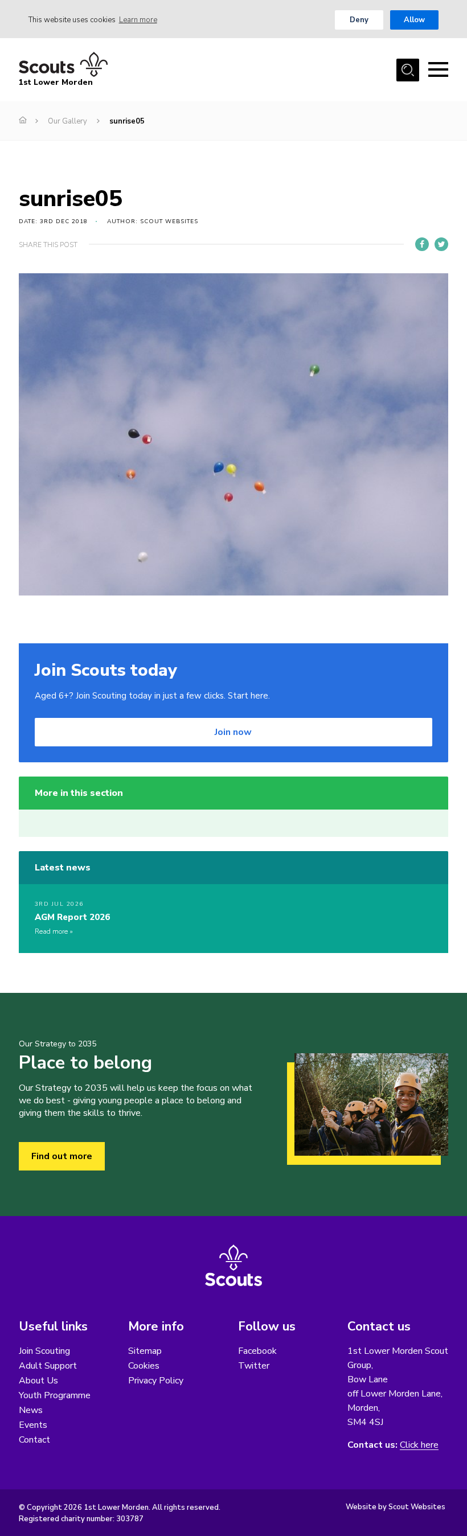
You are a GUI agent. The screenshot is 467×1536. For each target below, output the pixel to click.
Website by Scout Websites (395, 1507)
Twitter (253, 1366)
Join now (233, 732)
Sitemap (145, 1351)
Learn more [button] (138, 20)
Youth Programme (55, 1395)
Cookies (143, 1366)
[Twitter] (441, 244)
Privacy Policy (155, 1380)
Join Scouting (44, 1351)
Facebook (257, 1351)
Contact (34, 1440)
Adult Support (48, 1366)
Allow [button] (414, 20)
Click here (419, 1445)
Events (33, 1425)
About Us (38, 1380)
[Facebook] (422, 244)
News (31, 1410)
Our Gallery (67, 121)
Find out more (61, 1156)
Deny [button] (359, 20)
